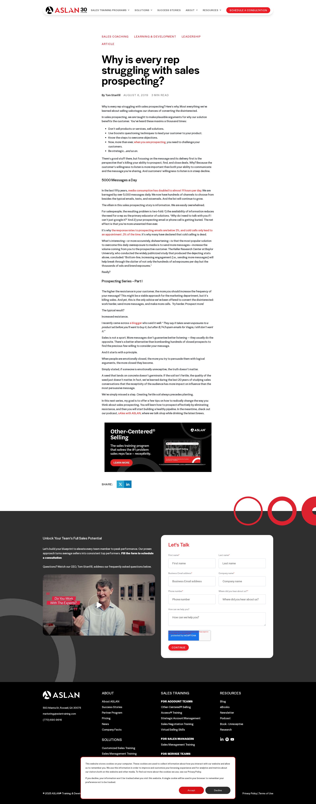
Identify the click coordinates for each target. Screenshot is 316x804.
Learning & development (155, 36)
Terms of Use (266, 793)
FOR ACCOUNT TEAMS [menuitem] (177, 701)
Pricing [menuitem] (106, 718)
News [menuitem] (105, 724)
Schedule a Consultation (248, 10)
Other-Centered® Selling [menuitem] (176, 707)
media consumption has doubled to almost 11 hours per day (164, 190)
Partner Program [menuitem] (112, 712)
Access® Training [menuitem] (171, 712)
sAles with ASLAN (129, 413)
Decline (218, 790)
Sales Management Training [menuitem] (119, 753)
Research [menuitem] (226, 729)
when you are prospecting (150, 142)
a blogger (136, 323)
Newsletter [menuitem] (227, 712)
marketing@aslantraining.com (59, 713)
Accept (191, 790)
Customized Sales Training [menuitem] (118, 748)
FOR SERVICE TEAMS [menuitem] (175, 754)
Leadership (191, 36)
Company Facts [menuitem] (112, 729)
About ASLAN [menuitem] (110, 701)
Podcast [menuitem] (225, 718)
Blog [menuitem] (223, 701)
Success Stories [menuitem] (112, 707)
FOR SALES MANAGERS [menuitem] (177, 739)
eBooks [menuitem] (225, 707)
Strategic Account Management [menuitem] (180, 718)
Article (108, 44)
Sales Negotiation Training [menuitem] (177, 724)
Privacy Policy (249, 793)
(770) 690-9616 (52, 719)
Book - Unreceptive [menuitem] (231, 724)
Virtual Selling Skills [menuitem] (173, 729)
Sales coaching (115, 36)
